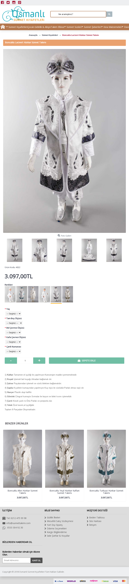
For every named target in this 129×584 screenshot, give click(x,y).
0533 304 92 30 (15, 527)
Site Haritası (95, 521)
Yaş (8, 308)
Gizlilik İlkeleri (53, 517)
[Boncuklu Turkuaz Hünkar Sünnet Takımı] (21, 294)
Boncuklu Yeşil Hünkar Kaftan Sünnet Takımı (64, 491)
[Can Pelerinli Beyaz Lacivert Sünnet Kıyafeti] (10, 294)
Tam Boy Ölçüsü (14, 318)
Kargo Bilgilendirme (57, 532)
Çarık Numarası (13, 346)
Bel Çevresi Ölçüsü (15, 327)
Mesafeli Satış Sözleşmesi (60, 521)
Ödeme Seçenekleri (57, 528)
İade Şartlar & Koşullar (58, 535)
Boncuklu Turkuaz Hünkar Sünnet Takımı (106, 491)
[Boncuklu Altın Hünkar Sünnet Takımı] (33, 294)
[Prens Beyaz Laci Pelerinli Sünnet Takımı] (44, 294)
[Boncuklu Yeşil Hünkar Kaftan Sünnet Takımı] (67, 294)
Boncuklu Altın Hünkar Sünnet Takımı (23, 491)
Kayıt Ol (36, 560)
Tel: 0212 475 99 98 (16, 518)
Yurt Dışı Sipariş (55, 524)
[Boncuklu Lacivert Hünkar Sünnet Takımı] (64, 141)
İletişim (92, 524)
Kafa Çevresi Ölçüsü (16, 337)
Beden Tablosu (97, 517)
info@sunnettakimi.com (18, 523)
